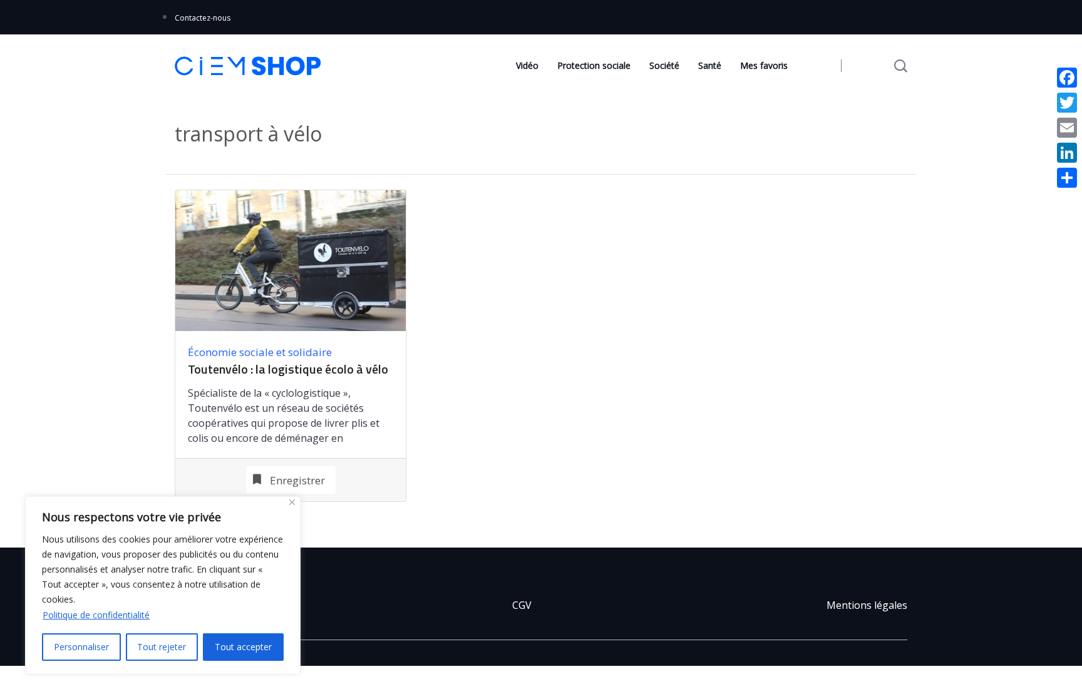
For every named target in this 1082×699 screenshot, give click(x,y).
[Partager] (1066, 177)
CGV (522, 605)
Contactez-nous (202, 18)
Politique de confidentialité (96, 615)
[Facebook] (1066, 77)
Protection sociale (594, 65)
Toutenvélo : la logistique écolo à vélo (288, 369)
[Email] (1066, 127)
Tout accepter (243, 647)
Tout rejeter (161, 647)
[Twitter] (1066, 102)
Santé (709, 65)
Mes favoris (764, 65)
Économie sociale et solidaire (260, 352)
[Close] (292, 502)
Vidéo (527, 65)
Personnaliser (81, 647)
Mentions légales (867, 605)
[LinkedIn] (1066, 152)
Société (664, 65)
